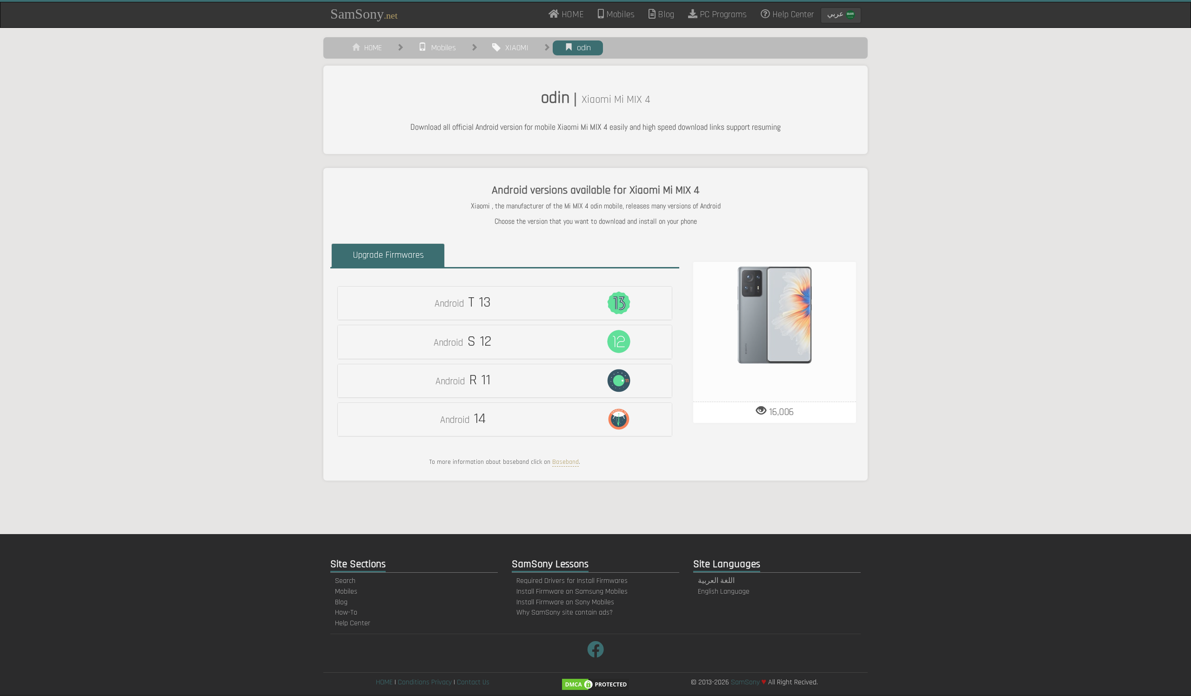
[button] (505, 303)
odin (581, 47)
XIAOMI (515, 47)
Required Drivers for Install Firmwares (572, 581)
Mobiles (619, 14)
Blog (665, 14)
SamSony (364, 13)
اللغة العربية (716, 581)
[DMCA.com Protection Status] (595, 684)
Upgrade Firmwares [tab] (388, 255)
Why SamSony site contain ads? (564, 612)
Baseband (565, 462)
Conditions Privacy (425, 682)
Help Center (792, 14)
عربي (836, 14)
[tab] (505, 303)
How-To (346, 612)
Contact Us (473, 682)
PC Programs (722, 14)
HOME (575, 13)
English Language (723, 591)
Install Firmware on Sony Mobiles (565, 602)
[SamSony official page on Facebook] (595, 650)
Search (345, 581)
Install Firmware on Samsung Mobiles (572, 591)
